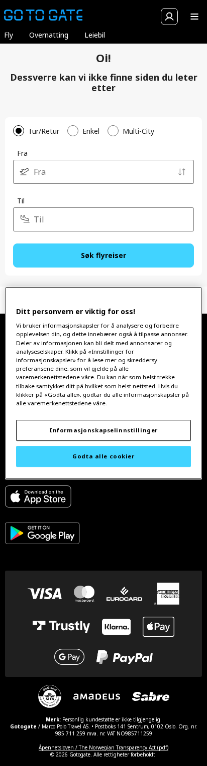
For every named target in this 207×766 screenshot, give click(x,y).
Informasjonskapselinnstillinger (103, 430)
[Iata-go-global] (49, 696)
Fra (22, 153)
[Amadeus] (96, 696)
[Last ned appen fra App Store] (42, 497)
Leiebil (94, 35)
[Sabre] (150, 696)
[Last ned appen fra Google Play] (42, 534)
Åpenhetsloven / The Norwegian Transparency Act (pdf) (103, 747)
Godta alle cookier (103, 456)
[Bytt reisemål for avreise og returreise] (182, 172)
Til (21, 200)
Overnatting (48, 35)
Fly (8, 35)
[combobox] (103, 172)
